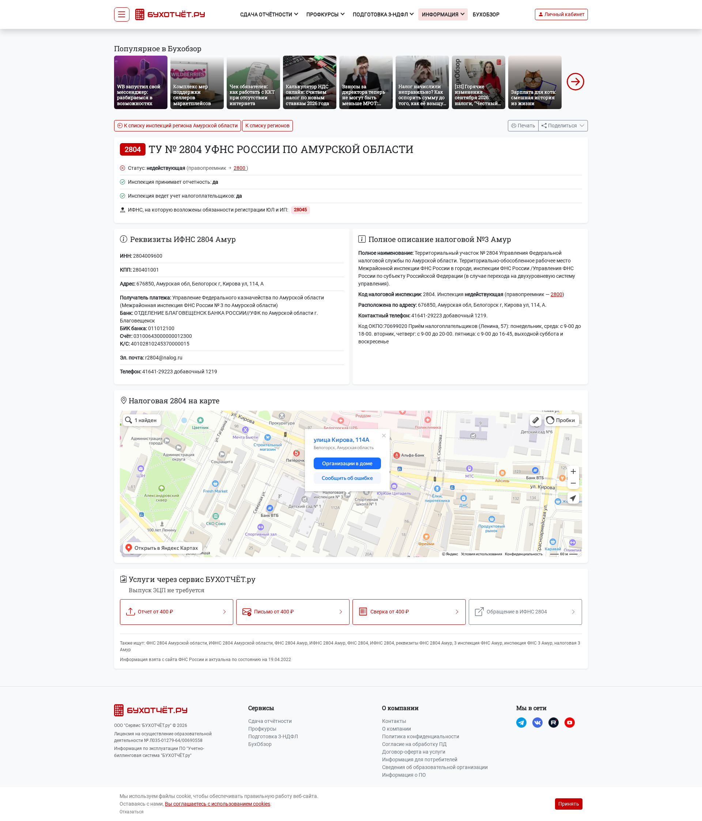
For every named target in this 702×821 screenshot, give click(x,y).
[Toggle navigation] (121, 14)
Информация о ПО (404, 775)
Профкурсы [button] (323, 14)
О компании (396, 729)
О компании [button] (400, 707)
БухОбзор (486, 14)
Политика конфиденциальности (420, 736)
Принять (568, 804)
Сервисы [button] (261, 707)
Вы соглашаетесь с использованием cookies (217, 804)
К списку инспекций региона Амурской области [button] (181, 125)
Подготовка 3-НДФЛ (273, 736)
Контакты (394, 721)
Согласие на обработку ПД (414, 744)
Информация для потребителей (419, 759)
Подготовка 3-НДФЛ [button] (381, 14)
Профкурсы (262, 729)
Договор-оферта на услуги (413, 752)
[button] (561, 14)
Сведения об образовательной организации (435, 767)
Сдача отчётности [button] (266, 14)
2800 (240, 168)
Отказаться (132, 811)
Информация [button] (441, 14)
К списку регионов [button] (267, 125)
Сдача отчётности (270, 721)
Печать (526, 125)
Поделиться (563, 125)
